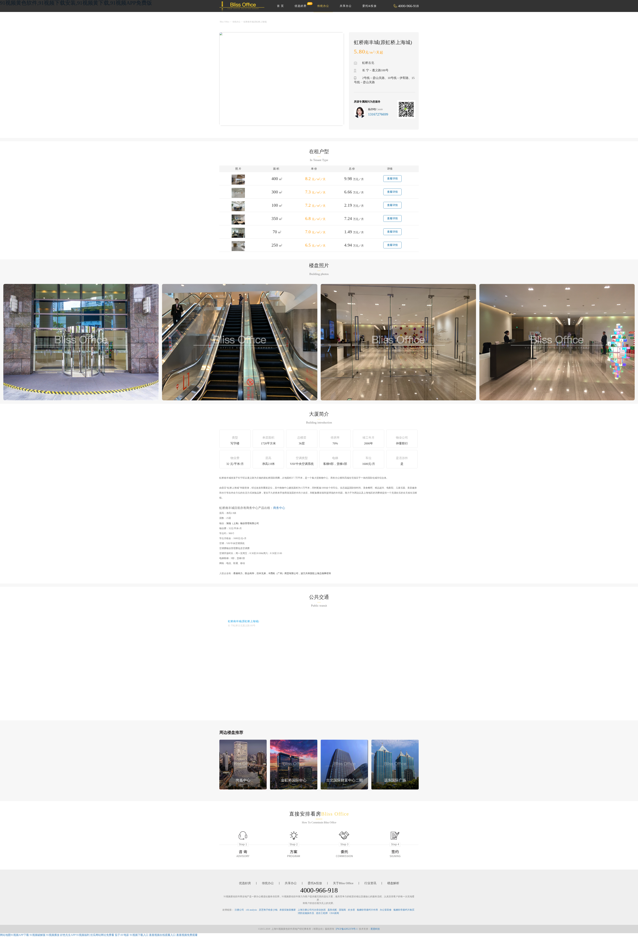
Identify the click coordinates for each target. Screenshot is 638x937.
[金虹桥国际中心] (293, 764)
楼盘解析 (393, 883)
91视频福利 (83, 935)
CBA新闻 (334, 913)
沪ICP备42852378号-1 (347, 929)
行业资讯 (370, 883)
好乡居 (351, 910)
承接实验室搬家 (287, 910)
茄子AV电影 (122, 935)
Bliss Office (224, 22)
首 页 (280, 5)
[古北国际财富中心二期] (344, 764)
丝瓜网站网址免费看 (102, 935)
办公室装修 (385, 910)
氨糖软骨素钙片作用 (367, 910)
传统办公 (323, 5)
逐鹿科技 (375, 929)
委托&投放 (369, 5)
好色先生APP (68, 935)
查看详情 (392, 178)
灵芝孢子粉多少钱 (268, 910)
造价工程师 (322, 913)
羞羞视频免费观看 (187, 935)
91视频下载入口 (139, 935)
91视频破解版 (38, 935)
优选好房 (301, 5)
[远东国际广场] (395, 764)
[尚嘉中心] (243, 764)
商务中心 (279, 508)
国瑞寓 (342, 910)
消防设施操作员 (306, 913)
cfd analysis (251, 910)
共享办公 (346, 5)
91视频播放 (52, 935)
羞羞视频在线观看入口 (162, 935)
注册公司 (239, 910)
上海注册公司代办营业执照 (312, 910)
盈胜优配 (332, 910)
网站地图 (5, 935)
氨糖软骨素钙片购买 (403, 910)
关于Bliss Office (343, 883)
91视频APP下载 (20, 935)
